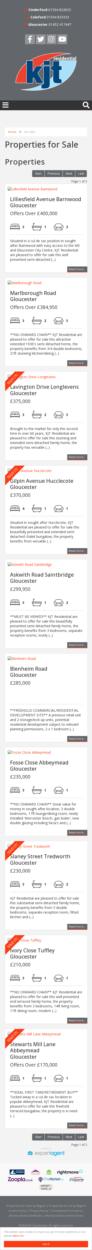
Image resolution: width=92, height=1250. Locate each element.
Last (81, 173)
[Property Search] (86, 104)
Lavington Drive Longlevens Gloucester (44, 389)
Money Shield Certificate (25, 1215)
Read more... (77, 269)
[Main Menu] (5, 105)
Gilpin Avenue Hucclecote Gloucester (41, 483)
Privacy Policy (39, 1210)
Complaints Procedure (66, 1210)
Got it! (46, 1244)
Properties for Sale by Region (26, 1206)
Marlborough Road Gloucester (33, 296)
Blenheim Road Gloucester (28, 671)
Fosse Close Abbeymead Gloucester (39, 765)
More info (18, 1235)
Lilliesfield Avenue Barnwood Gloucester (45, 202)
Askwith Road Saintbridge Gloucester (42, 577)
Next (69, 173)
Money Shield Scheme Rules (64, 1215)
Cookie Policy (17, 1210)
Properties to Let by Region (67, 1206)
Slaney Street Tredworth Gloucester (40, 859)
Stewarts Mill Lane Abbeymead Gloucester (32, 1050)
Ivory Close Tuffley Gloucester (32, 953)
